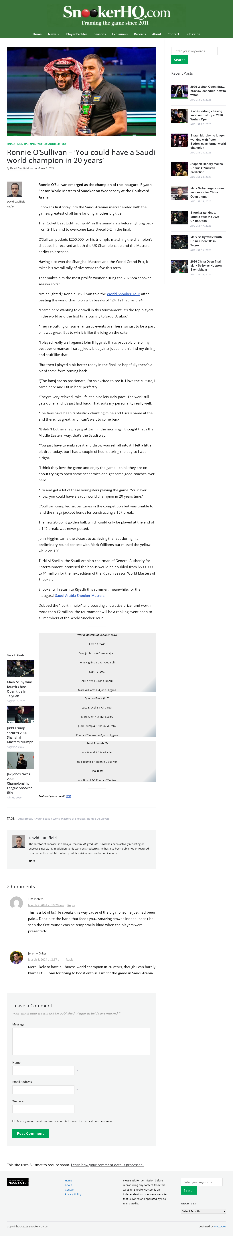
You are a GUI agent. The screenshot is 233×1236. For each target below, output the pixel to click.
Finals (11, 144)
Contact (173, 34)
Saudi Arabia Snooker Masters (79, 595)
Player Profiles (76, 34)
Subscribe (193, 34)
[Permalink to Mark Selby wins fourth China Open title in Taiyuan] (20, 668)
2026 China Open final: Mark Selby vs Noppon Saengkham (206, 265)
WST (68, 796)
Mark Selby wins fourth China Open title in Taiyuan (20, 689)
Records (140, 34)
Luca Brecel (25, 818)
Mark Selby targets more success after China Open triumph (207, 192)
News (52, 34)
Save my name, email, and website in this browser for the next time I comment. (65, 1121)
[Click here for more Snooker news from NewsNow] (18, 1182)
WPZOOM (220, 1226)
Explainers (120, 34)
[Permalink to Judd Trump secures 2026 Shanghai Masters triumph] (20, 714)
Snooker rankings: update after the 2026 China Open (204, 216)
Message (18, 1024)
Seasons (100, 34)
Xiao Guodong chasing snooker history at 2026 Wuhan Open (206, 115)
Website (17, 1101)
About (156, 34)
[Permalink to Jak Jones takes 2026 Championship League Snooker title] (20, 760)
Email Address (22, 1082)
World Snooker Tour (52, 144)
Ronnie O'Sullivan (98, 818)
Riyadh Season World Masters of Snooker (59, 818)
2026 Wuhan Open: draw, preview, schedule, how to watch (208, 91)
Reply (71, 905)
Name (16, 1062)
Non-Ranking (26, 144)
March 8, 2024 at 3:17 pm (45, 960)
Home (37, 34)
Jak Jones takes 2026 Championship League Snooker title (19, 783)
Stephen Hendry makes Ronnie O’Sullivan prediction (206, 168)
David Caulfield (19, 168)
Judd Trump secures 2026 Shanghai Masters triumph (20, 735)
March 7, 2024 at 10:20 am (46, 905)
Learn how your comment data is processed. (107, 1164)
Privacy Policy (73, 1194)
